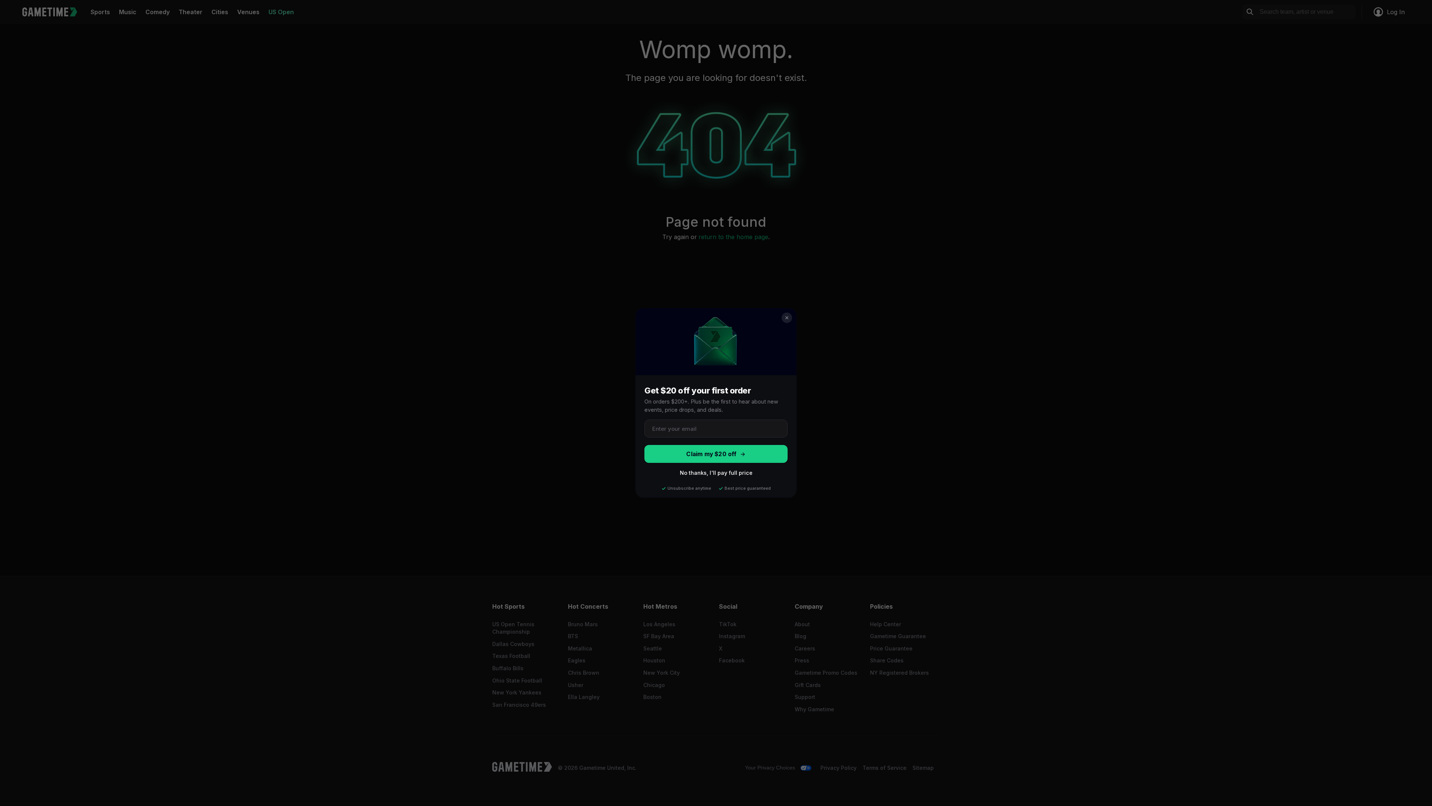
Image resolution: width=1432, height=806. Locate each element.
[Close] (787, 318)
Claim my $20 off (711, 454)
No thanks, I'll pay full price (716, 473)
